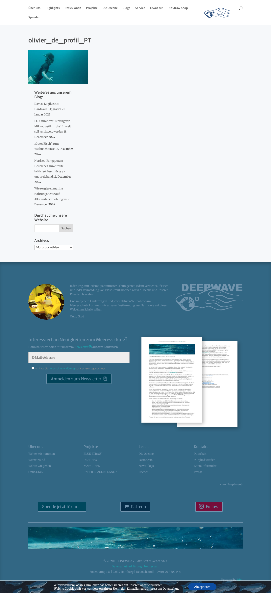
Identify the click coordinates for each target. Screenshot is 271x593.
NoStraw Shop (178, 8)
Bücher (143, 472)
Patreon (138, 506)
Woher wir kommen (41, 454)
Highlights (52, 8)
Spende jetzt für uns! (62, 506)
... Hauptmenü (230, 484)
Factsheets (146, 460)
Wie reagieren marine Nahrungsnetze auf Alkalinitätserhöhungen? (50, 194)
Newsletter (81, 347)
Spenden (34, 17)
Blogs (126, 8)
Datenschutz (171, 588)
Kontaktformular (205, 466)
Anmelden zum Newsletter (76, 378)
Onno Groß (35, 472)
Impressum (152, 566)
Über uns (34, 8)
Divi (240, 579)
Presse (198, 472)
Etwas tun (156, 8)
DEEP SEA (90, 460)
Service (140, 8)
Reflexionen (73, 8)
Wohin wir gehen (39, 466)
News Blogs (146, 466)
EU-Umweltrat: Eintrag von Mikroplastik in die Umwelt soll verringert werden (52, 126)
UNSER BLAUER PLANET (100, 472)
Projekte (92, 8)
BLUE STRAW (93, 454)
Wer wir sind (36, 460)
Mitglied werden (204, 460)
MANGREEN (92, 466)
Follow (212, 506)
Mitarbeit (200, 454)
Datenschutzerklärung (62, 368)
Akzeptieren (202, 587)
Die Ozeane (110, 8)
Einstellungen (136, 588)
